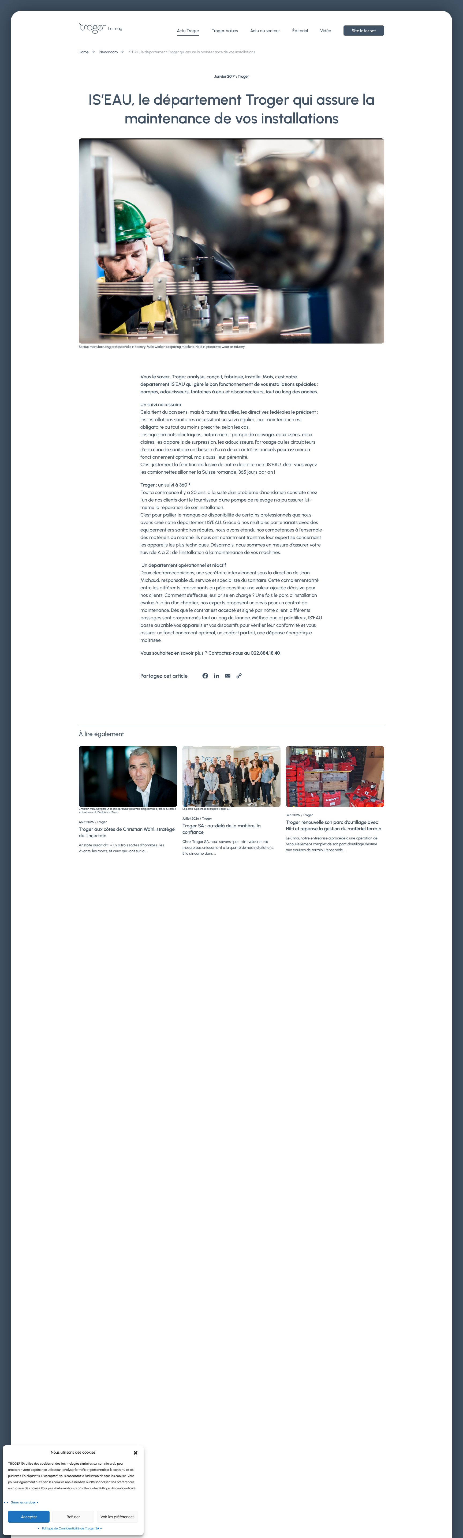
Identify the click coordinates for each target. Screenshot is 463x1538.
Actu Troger (188, 30)
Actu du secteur (265, 30)
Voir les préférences (117, 1516)
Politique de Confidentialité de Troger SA (70, 1528)
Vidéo (325, 30)
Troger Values (225, 30)
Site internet (364, 30)
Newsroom (108, 52)
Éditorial (300, 30)
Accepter (29, 1516)
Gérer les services (23, 1502)
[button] (135, 1452)
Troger (243, 76)
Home (84, 52)
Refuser (73, 1516)
